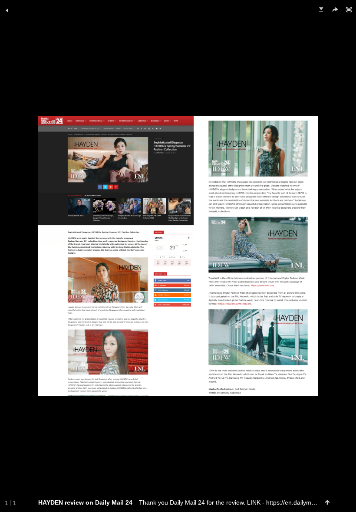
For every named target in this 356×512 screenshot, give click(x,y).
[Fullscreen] (349, 9)
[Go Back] (7, 10)
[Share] (335, 9)
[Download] (321, 9)
